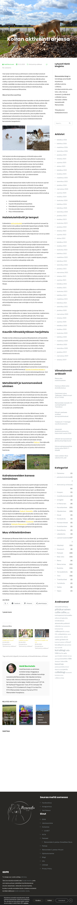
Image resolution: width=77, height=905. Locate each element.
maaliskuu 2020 (62, 341)
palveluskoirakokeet (64, 477)
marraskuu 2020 (62, 314)
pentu (65, 669)
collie (63, 612)
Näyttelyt (60, 545)
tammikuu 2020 (62, 348)
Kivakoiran (29, 521)
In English (60, 500)
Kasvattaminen (62, 507)
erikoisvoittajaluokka (61, 618)
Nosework (60, 549)
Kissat (59, 515)
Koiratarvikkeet (62, 522)
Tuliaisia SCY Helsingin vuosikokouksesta (63, 423)
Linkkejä (45, 865)
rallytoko (58, 626)
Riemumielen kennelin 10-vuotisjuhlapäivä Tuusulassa (63, 405)
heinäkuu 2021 (62, 284)
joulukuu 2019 (62, 352)
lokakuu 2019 (61, 360)
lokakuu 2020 (61, 318)
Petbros (37, 442)
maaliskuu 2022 (62, 257)
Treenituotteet (62, 579)
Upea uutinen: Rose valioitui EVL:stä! (61, 457)
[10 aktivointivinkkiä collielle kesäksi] (26, 633)
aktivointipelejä (16, 223)
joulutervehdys (59, 637)
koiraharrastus (59, 675)
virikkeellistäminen (34, 656)
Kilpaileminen (61, 511)
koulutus (61, 642)
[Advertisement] (66, 697)
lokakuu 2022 (61, 231)
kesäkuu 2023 (61, 219)
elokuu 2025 (61, 166)
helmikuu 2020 (62, 344)
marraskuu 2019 (62, 356)
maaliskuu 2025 (62, 178)
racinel (61, 669)
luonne (57, 642)
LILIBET (47, 831)
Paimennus (60, 473)
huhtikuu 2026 (62, 143)
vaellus (57, 639)
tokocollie (64, 661)
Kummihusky (61, 530)
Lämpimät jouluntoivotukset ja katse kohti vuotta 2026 (63, 431)
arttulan (67, 631)
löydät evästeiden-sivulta (22, 891)
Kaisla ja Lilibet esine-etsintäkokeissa (62, 387)
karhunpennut (59, 615)
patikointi (67, 623)
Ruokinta (60, 568)
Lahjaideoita (61, 534)
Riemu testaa (61, 564)
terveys (69, 656)
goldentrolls (64, 639)
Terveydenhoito (62, 572)
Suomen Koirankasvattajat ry (35, 369)
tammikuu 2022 (62, 265)
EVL (56, 634)
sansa (69, 634)
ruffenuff (68, 642)
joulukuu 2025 (62, 155)
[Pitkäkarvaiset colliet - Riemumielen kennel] (13, 11)
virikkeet (44, 656)
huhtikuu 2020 (62, 337)
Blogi (44, 857)
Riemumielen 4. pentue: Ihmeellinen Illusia (58, 842)
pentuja (57, 659)
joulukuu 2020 (62, 310)
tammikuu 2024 (62, 212)
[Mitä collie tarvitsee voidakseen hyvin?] (9, 633)
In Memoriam (61, 503)
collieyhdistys (62, 634)
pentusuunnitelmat (60, 667)
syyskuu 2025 (61, 162)
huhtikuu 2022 (62, 253)
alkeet (66, 637)
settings (26, 903)
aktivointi (9, 656)
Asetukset (61, 900)
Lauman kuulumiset (63, 538)
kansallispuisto (59, 645)
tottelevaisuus (59, 621)
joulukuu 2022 (62, 227)
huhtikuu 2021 (62, 295)
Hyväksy (38, 900)
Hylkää (50, 900)
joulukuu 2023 (62, 215)
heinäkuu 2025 (62, 170)
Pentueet (60, 553)
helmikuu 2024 (62, 208)
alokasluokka (59, 623)
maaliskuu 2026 (62, 147)
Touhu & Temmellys (26, 511)
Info (43, 861)
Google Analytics (27, 880)
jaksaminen (68, 645)
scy (56, 647)
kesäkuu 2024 (61, 196)
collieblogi (60, 672)
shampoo (57, 661)
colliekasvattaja (59, 678)
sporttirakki (58, 656)
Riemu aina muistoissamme (60, 379)
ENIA (44, 819)
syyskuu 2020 (61, 322)
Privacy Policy (47, 868)
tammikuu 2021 (62, 306)
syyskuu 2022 (61, 234)
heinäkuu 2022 (62, 242)
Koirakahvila (61, 519)
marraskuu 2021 (62, 272)
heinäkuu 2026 (62, 140)
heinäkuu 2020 (62, 325)
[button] (13, 138)
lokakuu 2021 (61, 276)
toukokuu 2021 (62, 291)
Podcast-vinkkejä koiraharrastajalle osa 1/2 (41, 640)
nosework (68, 672)
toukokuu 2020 (62, 333)
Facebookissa (47, 803)
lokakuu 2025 (61, 159)
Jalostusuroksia (47, 823)
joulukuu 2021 (62, 269)
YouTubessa (46, 810)
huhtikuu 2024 (62, 204)
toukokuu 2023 (62, 223)
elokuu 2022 (61, 238)
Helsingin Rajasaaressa (19, 524)
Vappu (59, 591)
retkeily (64, 656)
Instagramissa (47, 806)
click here (24, 877)
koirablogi (60, 650)
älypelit (15, 656)
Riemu (59, 560)
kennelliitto (64, 659)
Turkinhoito (61, 583)
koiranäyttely (59, 629)
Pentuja (44, 846)
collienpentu (60, 631)
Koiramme (45, 827)
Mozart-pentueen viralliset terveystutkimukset (61, 414)
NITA (44, 834)
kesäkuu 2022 (61, 246)
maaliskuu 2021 (62, 299)
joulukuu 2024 (62, 185)
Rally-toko (60, 557)
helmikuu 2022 (62, 261)
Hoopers (60, 492)
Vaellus (59, 587)
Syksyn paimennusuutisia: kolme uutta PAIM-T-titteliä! (63, 448)
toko (70, 658)
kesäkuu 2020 (61, 329)
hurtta (61, 653)
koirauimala (23, 656)
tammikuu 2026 (62, 151)
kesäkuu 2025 (61, 174)
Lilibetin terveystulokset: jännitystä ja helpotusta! (63, 440)
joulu (67, 612)
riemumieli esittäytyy (61, 607)
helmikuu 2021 (62, 303)
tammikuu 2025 (62, 181)
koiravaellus (68, 615)
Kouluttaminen (62, 526)
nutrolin (59, 647)
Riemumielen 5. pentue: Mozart (52, 850)
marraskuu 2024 (62, 189)
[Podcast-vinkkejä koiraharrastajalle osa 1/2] (42, 633)
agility (65, 653)
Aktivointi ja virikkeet (35, 64)
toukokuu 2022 (62, 250)
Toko (58, 576)
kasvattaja (59, 664)
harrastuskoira (65, 626)
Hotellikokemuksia (63, 496)
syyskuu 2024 (61, 193)
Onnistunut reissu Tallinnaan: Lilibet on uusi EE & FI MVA (63, 395)
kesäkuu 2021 (61, 287)
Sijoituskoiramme (48, 853)
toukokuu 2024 (62, 200)
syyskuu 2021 (61, 280)
